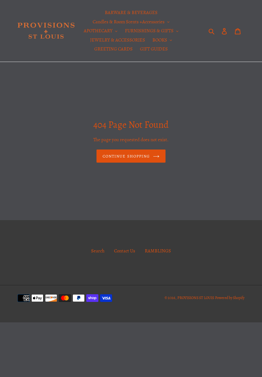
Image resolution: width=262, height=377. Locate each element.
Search (97, 251)
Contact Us (124, 251)
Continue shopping (126, 156)
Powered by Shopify (229, 297)
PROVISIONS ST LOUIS (195, 297)
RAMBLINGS (158, 251)
